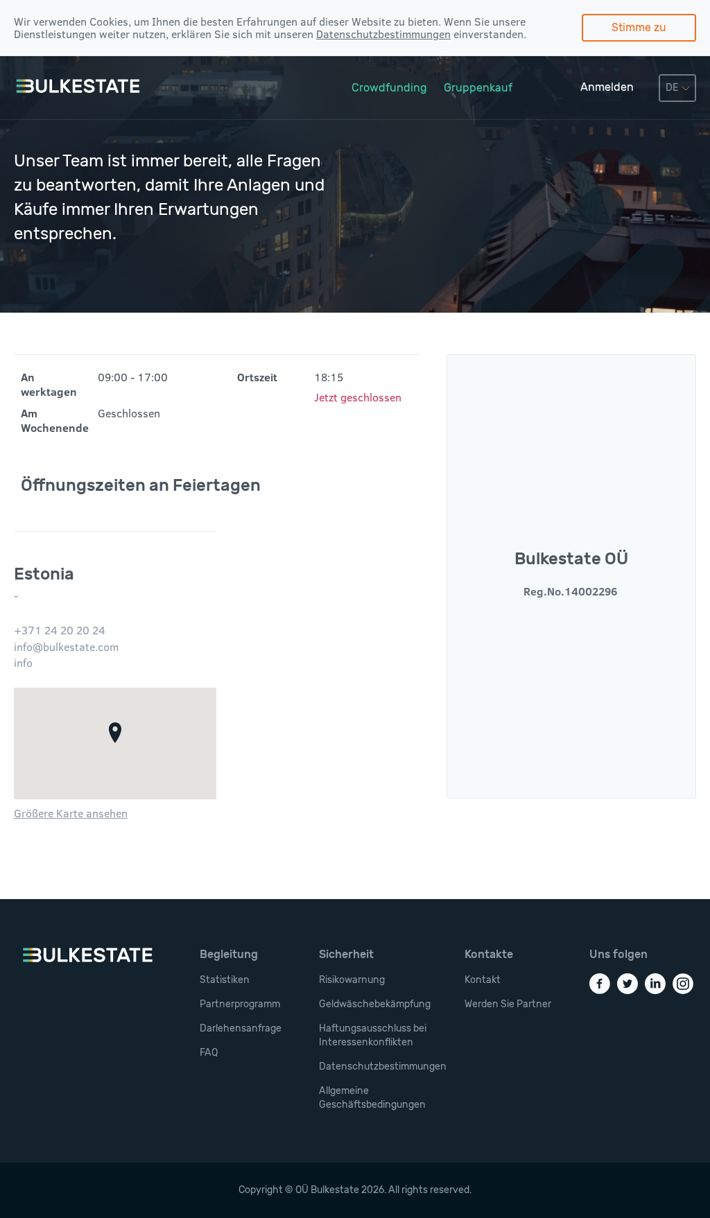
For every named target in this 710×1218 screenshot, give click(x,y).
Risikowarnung (352, 980)
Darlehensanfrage (241, 1028)
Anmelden (607, 87)
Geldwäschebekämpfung (375, 1004)
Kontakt (483, 980)
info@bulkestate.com (66, 646)
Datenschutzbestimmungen (383, 34)
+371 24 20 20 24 (59, 630)
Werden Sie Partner (508, 1004)
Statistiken (225, 980)
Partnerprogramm (240, 1004)
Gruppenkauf (478, 87)
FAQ (209, 1053)
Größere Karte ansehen (71, 813)
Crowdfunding (389, 87)
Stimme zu (639, 27)
